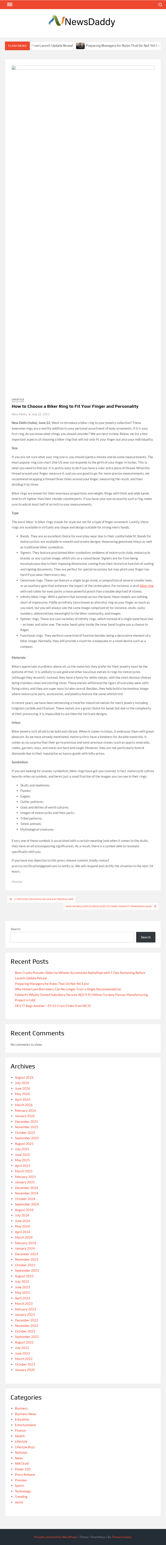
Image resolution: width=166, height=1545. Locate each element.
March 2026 (24, 1105)
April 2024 (22, 1232)
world (19, 1502)
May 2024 (22, 1226)
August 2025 (24, 1143)
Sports (19, 1485)
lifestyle (17, 881)
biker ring (146, 586)
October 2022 (25, 1331)
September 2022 (27, 1337)
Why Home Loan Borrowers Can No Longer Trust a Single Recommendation (68, 989)
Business (21, 1408)
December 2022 (26, 1320)
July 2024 (22, 1215)
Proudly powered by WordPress (55, 1537)
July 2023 (22, 1281)
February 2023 (25, 1309)
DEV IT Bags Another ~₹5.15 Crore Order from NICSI (53, 1006)
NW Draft (22, 1463)
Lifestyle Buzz (25, 1447)
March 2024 (24, 1237)
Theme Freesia (121, 1537)
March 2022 (24, 1359)
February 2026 (25, 1110)
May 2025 (22, 1160)
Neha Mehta (19, 414)
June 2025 (22, 1155)
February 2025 (25, 1177)
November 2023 (26, 1259)
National (21, 1452)
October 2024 (25, 1199)
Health (20, 1436)
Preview (21, 1480)
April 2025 (22, 1166)
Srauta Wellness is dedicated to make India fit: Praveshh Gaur (109, 906)
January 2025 (25, 1182)
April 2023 (22, 1298)
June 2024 (22, 1221)
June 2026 (22, 1088)
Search (15, 929)
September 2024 (27, 1204)
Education (22, 1419)
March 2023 (24, 1303)
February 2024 (25, 1243)
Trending (21, 1496)
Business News (25, 1414)
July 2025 (22, 1149)
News (19, 1458)
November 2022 (26, 1326)
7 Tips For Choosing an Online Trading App (43, 899)
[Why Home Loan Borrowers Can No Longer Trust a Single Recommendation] (157, 45)
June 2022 (22, 1353)
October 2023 (25, 1265)
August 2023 (24, 1276)
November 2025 (26, 1127)
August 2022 (24, 1342)
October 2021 (25, 1364)
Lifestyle (18, 399)
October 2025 (25, 1132)
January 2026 (25, 1116)
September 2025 (27, 1138)
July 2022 (22, 1348)
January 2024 (25, 1248)
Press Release (25, 1474)
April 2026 (22, 1099)
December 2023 (26, 1254)
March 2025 (24, 1171)
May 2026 (22, 1094)
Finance (20, 1430)
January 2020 (25, 1370)
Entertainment (25, 1425)
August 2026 (24, 1077)
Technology (23, 1491)
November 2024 (26, 1193)
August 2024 (24, 1210)
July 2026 (22, 1083)
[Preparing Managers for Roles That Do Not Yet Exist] (67, 45)
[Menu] (9, 4)
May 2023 (22, 1292)
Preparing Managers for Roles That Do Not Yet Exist (111, 45)
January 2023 (25, 1314)
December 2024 (26, 1188)
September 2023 (27, 1270)
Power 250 (22, 1469)
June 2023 (22, 1287)
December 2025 (26, 1121)
